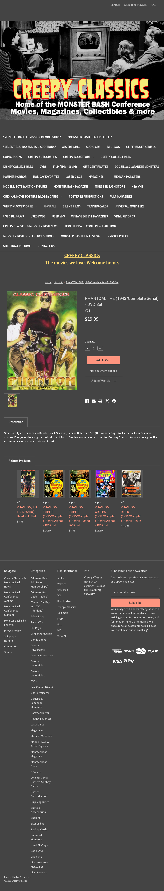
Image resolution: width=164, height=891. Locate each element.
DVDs (43, 167)
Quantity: (90, 341)
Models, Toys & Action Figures (25, 186)
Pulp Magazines (120, 196)
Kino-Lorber (64, 601)
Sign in (128, 5)
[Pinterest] (114, 401)
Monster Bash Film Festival (81, 236)
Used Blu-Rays (13, 216)
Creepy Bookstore (76, 157)
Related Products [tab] (20, 461)
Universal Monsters (129, 206)
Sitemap (9, 652)
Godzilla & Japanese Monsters (137, 167)
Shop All (50, 206)
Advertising (71, 147)
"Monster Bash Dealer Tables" (90, 137)
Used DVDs (37, 216)
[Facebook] (87, 401)
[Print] (100, 401)
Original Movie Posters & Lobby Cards (31, 196)
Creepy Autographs (42, 157)
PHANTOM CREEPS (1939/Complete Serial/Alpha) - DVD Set (105, 516)
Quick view (27, 480)
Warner (61, 584)
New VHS (137, 186)
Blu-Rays (113, 147)
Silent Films (72, 206)
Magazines (96, 177)
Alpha (60, 578)
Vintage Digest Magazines (89, 216)
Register (142, 5)
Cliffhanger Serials (141, 147)
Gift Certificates (95, 167)
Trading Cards (97, 206)
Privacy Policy (118, 236)
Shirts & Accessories (18, 206)
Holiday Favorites (46, 177)
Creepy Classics (67, 607)
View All (61, 636)
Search (115, 5)
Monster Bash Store (110, 186)
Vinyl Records (124, 216)
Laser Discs (74, 177)
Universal (62, 589)
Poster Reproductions (86, 196)
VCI (59, 595)
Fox (59, 624)
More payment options (103, 371)
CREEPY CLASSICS (82, 255)
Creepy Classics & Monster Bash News (30, 226)
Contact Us (46, 246)
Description (16, 422)
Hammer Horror (15, 177)
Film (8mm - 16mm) (65, 167)
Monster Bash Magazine (71, 186)
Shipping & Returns (17, 246)
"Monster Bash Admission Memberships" (32, 137)
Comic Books (12, 157)
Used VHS (58, 216)
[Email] (94, 401)
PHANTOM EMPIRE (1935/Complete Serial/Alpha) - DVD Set (53, 516)
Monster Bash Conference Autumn (90, 226)
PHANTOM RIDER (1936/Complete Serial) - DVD (131, 514)
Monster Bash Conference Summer (28, 236)
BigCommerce (23, 877)
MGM (60, 618)
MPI (59, 630)
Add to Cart (28, 487)
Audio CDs (93, 147)
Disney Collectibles (18, 167)
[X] (107, 401)
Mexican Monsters (127, 177)
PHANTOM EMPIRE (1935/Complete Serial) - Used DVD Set (79, 516)
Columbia (62, 613)
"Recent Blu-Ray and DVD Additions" (29, 147)
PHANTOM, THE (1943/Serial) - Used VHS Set (27, 511)
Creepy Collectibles (116, 157)
